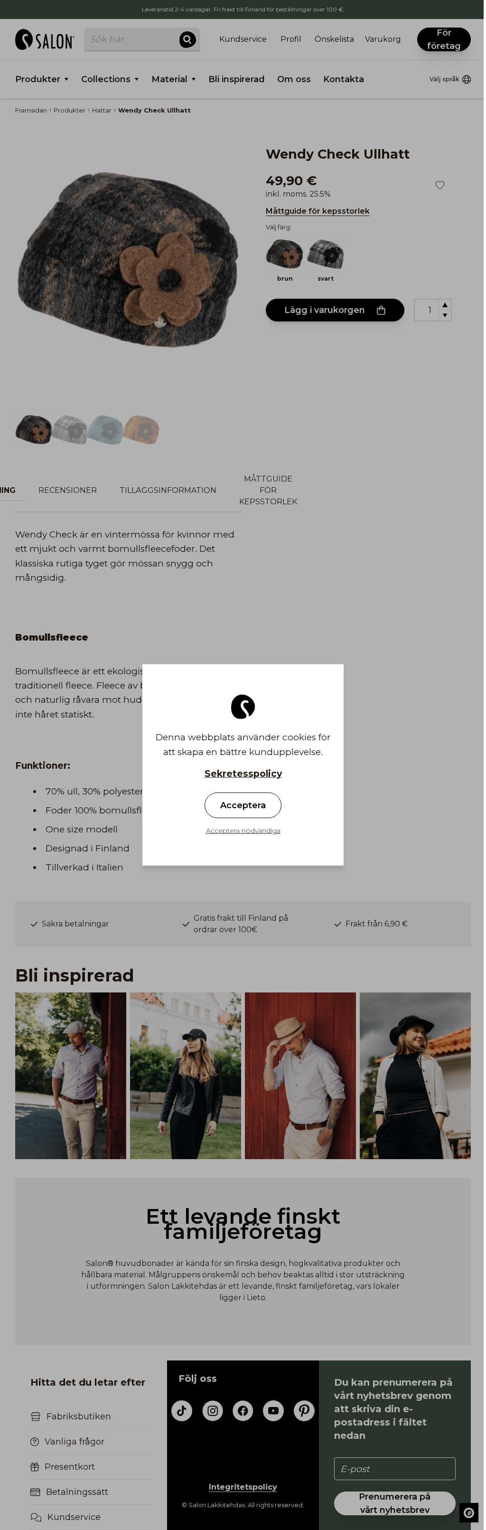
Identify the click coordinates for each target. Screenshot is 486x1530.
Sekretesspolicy (243, 773)
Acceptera (243, 805)
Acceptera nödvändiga (243, 830)
